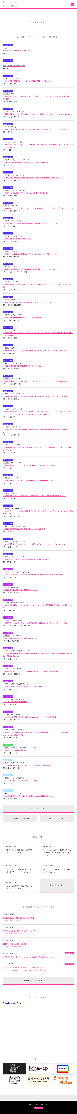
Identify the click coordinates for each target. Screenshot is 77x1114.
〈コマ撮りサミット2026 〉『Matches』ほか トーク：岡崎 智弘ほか (28, 765)
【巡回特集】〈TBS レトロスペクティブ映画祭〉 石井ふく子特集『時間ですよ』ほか (34, 496)
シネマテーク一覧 (56, 818)
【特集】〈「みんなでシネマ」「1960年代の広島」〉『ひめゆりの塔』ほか (30, 671)
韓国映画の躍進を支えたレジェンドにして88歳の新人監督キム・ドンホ (28, 957)
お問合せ (39, 1107)
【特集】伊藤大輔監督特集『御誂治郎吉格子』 (20, 638)
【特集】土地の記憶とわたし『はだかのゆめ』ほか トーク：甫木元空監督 (29, 717)
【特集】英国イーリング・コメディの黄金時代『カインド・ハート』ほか (29, 465)
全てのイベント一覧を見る (38, 808)
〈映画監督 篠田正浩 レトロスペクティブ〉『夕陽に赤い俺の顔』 (26, 162)
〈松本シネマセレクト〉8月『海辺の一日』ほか (20, 780)
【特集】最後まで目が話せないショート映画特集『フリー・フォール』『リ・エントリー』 (35, 544)
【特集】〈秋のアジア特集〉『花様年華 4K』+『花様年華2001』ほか (28, 480)
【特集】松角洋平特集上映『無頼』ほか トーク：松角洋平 (24, 529)
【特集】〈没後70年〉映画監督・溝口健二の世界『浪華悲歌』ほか (27, 302)
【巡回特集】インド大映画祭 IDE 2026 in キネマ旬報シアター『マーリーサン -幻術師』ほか (37, 114)
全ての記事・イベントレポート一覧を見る (38, 980)
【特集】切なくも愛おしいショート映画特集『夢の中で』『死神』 (27, 559)
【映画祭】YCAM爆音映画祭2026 (15, 702)
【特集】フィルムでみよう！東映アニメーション (20, 590)
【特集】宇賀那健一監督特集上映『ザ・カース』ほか (22, 366)
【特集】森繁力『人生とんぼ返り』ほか (17, 239)
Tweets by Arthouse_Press (12, 1003)
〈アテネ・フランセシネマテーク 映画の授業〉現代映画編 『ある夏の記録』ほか (33, 574)
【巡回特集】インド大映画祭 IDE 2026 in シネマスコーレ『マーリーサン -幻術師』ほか (35, 381)
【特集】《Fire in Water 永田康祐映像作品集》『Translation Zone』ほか (30, 223)
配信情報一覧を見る (57, 885)
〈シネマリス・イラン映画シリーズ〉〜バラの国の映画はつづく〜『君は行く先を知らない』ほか (38, 208)
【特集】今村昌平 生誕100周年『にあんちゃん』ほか (23, 686)
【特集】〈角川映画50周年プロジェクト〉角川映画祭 (22, 317)
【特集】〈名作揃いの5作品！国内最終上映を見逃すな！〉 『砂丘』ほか (30, 269)
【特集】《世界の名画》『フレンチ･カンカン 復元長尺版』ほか (26, 193)
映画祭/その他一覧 (20, 818)
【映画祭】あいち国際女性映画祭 (15, 750)
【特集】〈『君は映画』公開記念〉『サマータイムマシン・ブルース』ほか (30, 254)
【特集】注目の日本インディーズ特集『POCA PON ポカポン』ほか (27, 81)
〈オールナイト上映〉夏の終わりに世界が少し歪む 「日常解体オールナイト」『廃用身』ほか (36, 129)
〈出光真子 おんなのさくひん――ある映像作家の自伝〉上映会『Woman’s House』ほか (35, 623)
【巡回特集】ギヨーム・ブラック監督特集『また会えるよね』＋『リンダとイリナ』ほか (35, 351)
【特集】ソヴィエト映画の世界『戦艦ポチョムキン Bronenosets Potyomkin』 (32, 178)
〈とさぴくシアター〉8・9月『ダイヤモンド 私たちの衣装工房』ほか (28, 796)
